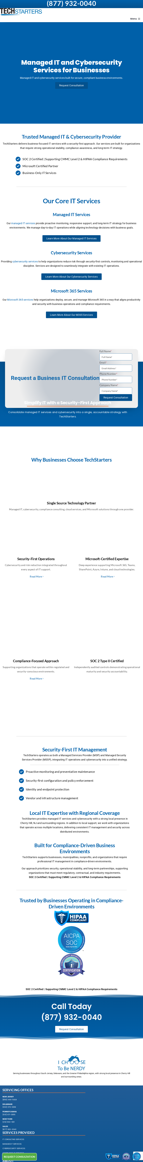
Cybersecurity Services (14, 1148)
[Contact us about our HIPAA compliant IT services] (113, 1156)
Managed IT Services (12, 1144)
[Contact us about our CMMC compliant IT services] (126, 1156)
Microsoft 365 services (20, 299)
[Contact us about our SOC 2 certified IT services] (137, 1156)
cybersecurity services (25, 261)
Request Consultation (115, 397)
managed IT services (23, 223)
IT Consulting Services (13, 1139)
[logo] (21, 9)
